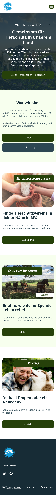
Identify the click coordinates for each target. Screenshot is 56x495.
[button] (51, 7)
